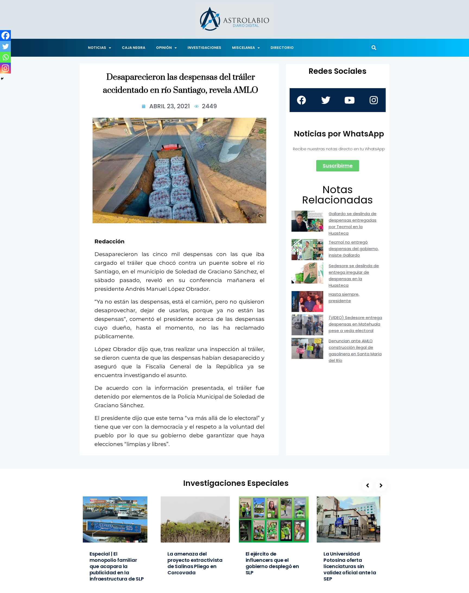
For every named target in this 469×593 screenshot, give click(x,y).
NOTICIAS (97, 47)
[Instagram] (5, 68)
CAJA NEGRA (133, 47)
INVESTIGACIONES (204, 47)
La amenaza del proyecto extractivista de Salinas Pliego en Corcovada (195, 563)
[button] (373, 47)
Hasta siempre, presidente (344, 297)
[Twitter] (5, 46)
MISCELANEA (243, 47)
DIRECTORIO (282, 47)
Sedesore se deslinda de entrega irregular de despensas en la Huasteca (354, 275)
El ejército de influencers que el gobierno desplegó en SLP (272, 563)
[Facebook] (5, 35)
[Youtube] (350, 100)
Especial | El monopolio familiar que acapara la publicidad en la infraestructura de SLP (117, 566)
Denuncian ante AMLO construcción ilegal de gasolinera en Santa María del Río (355, 350)
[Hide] (2, 78)
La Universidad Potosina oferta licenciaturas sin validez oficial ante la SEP (350, 566)
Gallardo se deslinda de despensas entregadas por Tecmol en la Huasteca (352, 223)
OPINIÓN (164, 47)
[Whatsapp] (5, 57)
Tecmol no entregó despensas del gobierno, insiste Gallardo (354, 248)
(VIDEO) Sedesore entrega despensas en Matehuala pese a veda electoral (355, 324)
